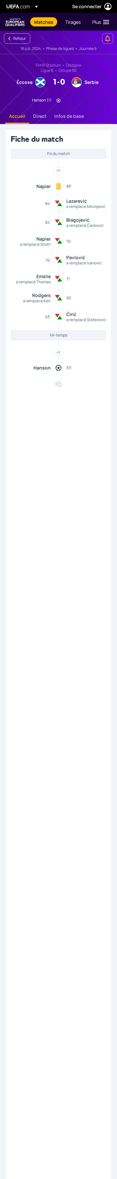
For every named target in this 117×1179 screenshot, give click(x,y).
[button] (99, 22)
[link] (44, 22)
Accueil (17, 116)
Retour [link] (19, 38)
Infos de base (69, 116)
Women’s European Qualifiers (15, 22)
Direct (39, 116)
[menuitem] (44, 22)
